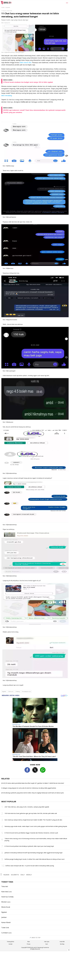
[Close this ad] (68, 950)
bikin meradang (6, 95)
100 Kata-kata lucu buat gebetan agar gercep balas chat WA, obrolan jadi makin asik (31, 813)
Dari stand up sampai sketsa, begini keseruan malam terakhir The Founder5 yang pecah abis (33, 820)
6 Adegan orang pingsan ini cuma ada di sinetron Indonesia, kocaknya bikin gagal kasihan (28, 788)
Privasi (28, 944)
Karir (46, 944)
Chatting (17, 691)
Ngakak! (8, 7)
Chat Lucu (10, 691)
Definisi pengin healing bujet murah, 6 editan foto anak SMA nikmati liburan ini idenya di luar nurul (34, 859)
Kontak (10, 944)
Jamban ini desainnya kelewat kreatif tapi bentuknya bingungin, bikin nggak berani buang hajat (33, 853)
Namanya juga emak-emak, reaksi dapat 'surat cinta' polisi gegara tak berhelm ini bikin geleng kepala (36, 826)
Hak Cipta (46, 941)
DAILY (23, 875)
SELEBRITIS (15, 875)
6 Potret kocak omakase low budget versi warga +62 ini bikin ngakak (28, 82)
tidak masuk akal (25, 62)
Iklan (28, 941)
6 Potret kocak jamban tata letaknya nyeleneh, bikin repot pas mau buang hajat (29, 846)
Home (2, 7)
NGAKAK (6, 875)
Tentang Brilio (10, 941)
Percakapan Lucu (26, 691)
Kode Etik (62, 941)
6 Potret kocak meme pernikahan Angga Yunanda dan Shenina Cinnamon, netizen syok (31, 833)
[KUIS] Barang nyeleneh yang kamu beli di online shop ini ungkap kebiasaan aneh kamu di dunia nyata (32, 793)
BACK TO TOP (35, 937)
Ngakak (4, 691)
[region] (35, 953)
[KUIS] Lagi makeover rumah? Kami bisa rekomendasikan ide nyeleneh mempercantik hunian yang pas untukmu (34, 111)
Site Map (62, 944)
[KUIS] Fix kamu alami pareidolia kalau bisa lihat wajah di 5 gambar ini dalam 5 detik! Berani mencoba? (32, 783)
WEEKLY (29, 875)
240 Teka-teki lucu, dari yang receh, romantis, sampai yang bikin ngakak (27, 807)
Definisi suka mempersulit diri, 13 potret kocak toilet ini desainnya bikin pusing (29, 866)
